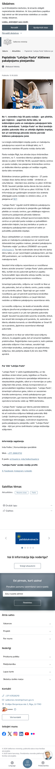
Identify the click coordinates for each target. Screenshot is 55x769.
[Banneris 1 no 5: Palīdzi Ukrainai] (27, 538)
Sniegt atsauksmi (27, 566)
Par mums (7, 638)
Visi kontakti (15, 717)
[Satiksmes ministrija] (27, 45)
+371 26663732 (15, 453)
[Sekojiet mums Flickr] (33, 733)
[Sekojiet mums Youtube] (27, 733)
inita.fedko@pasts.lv (30, 459)
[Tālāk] (49, 538)
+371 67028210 (12, 695)
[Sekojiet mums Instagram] (15, 734)
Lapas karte (8, 671)
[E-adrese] (7, 709)
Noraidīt (14, 27)
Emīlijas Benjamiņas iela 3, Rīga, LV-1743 (23, 704)
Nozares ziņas (22, 493)
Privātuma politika (11, 656)
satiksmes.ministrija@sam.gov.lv (19, 700)
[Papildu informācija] (15, 709)
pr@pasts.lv (15, 459)
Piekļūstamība (9, 664)
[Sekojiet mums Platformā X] (10, 734)
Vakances (7, 623)
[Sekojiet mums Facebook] (4, 734)
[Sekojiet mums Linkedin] (21, 734)
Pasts (34, 493)
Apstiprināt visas (40, 27)
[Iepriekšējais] (6, 538)
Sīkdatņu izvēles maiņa (13, 679)
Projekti (6, 631)
